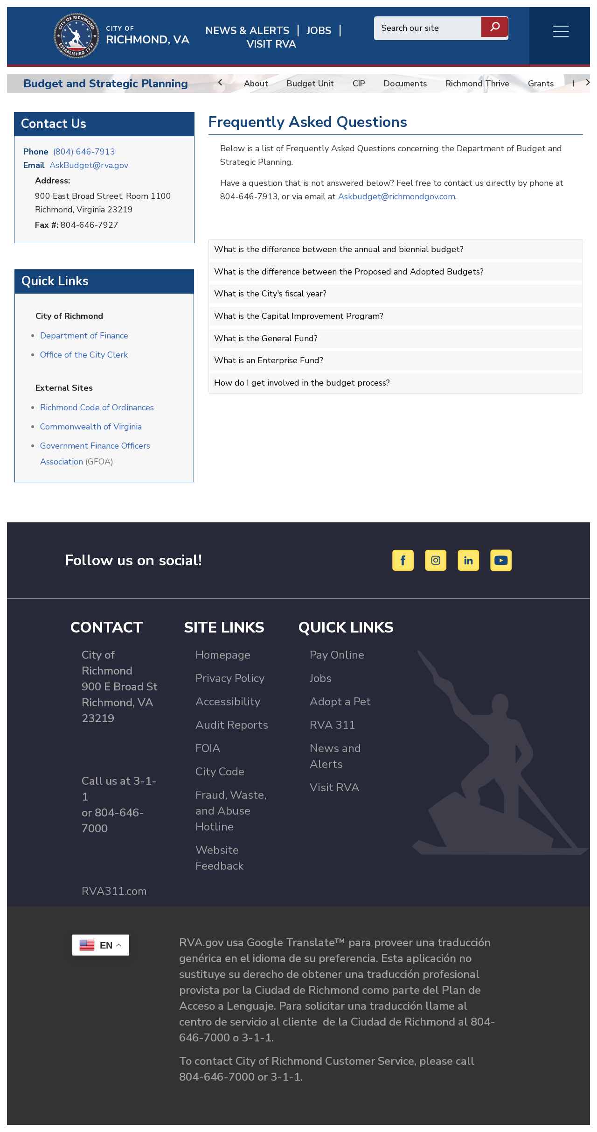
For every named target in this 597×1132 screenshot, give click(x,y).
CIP (359, 83)
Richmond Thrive (477, 83)
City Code (219, 771)
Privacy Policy (229, 678)
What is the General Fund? (266, 338)
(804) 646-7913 (84, 151)
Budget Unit (310, 83)
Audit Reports (231, 724)
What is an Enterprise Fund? (268, 360)
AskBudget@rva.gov (88, 165)
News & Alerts (247, 31)
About (256, 83)
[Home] (98, 35)
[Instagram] (437, 559)
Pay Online (337, 654)
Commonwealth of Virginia (91, 426)
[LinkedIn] (470, 559)
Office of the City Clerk (84, 354)
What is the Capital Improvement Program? (298, 316)
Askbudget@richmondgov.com (396, 196)
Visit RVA (335, 787)
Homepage (222, 654)
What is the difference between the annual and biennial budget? (339, 249)
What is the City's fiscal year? (270, 293)
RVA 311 (332, 724)
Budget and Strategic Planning (105, 83)
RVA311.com (114, 891)
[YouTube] (501, 559)
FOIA (208, 748)
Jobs (321, 678)
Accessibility (227, 701)
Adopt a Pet (340, 701)
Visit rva (271, 44)
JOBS (319, 31)
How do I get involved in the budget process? (302, 382)
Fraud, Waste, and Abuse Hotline (230, 810)
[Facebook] (404, 559)
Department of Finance (84, 335)
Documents (405, 83)
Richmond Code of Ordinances (97, 407)
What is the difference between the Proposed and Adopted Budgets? (349, 271)
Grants (541, 83)
